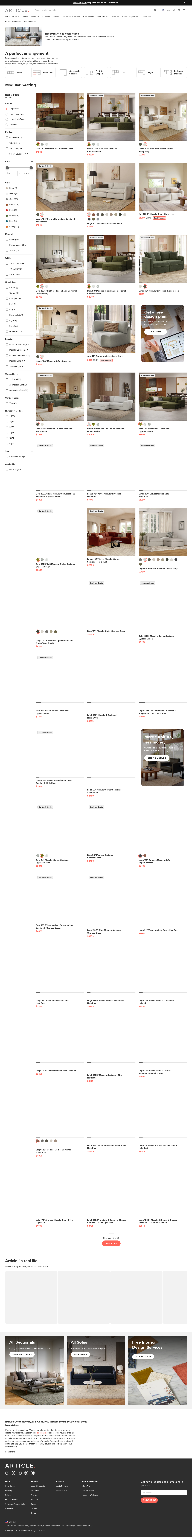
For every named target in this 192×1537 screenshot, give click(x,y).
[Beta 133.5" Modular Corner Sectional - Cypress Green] (163, 604)
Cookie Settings (68, 1526)
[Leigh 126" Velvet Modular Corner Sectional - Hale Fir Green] (163, 1039)
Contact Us (9, 1508)
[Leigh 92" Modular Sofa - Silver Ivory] (111, 187)
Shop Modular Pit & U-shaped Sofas (94, 70)
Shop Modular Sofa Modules (169, 70)
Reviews (34, 1504)
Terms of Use (10, 1526)
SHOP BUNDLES (157, 758)
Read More (10, 1452)
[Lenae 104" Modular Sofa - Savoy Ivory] (60, 329)
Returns (8, 1495)
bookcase (41, 1433)
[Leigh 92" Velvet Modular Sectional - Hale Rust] (60, 968)
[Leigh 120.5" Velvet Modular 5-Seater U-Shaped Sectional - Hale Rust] (163, 679)
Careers (34, 1508)
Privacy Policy (23, 1526)
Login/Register (62, 1486)
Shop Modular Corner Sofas (64, 70)
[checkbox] (19, 137)
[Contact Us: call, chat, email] (168, 10)
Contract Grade (88, 1491)
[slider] (7, 167)
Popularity (14, 109)
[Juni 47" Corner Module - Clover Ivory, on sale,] (111, 329)
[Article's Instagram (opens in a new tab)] (7, 1473)
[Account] (174, 10)
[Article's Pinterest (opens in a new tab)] (13, 1473)
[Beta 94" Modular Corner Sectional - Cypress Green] (60, 828)
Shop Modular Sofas (14, 69)
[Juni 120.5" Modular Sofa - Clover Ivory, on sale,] (163, 187)
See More (111, 1243)
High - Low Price (17, 114)
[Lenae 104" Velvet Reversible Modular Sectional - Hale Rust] (60, 753)
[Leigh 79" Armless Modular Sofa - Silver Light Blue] (60, 1188)
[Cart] (184, 11)
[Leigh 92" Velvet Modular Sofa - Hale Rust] (163, 898)
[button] (168, 10)
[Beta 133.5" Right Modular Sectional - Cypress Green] (111, 898)
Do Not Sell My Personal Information (45, 1526)
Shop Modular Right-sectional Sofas (145, 70)
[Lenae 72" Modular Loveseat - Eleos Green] (163, 259)
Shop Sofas (80, 1354)
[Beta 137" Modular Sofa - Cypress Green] (111, 604)
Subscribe (149, 1500)
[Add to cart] (81, 145)
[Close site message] (184, 2)
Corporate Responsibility (15, 1504)
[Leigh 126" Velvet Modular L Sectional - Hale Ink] (163, 968)
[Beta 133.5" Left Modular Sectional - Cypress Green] (60, 679)
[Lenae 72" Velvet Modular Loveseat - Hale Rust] (111, 467)
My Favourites (62, 1491)
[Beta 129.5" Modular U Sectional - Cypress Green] (163, 397)
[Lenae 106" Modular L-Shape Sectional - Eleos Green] (60, 397)
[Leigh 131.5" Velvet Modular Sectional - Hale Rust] (111, 968)
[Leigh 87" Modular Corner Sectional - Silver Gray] (111, 753)
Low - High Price (17, 119)
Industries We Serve (90, 1495)
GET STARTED (155, 332)
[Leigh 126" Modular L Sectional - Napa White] (111, 679)
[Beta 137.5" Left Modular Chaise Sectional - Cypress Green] (60, 532)
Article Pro (86, 1486)
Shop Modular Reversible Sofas (39, 70)
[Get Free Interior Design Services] (157, 1370)
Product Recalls (11, 1499)
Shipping (8, 1491)
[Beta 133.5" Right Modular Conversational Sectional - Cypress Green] (60, 467)
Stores (33, 1513)
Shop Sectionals (22, 1354)
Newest (13, 124)
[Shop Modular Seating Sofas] (96, 1370)
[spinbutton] (12, 173)
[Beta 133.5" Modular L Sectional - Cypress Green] (111, 117)
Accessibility (82, 1526)
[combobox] (163, 10)
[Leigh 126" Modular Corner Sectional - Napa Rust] (60, 1113)
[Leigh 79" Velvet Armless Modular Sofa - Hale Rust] (163, 1113)
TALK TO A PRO (143, 1357)
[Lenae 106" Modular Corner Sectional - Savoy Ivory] (163, 117)
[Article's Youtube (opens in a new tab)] (33, 1473)
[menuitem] (12, 17)
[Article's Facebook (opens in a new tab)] (20, 1473)
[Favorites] (179, 11)
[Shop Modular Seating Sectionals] (34, 1370)
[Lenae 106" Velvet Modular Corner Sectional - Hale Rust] (111, 532)
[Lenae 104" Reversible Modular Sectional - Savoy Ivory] (60, 187)
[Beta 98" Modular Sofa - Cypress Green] (60, 117)
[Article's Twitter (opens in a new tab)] (26, 1473)
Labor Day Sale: (80, 3)
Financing (35, 1495)
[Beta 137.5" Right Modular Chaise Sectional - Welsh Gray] (60, 259)
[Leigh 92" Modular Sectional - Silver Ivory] (163, 532)
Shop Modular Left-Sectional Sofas (118, 70)
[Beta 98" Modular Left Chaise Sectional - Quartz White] (111, 397)
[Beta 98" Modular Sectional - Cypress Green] (111, 828)
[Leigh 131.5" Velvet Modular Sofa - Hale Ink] (60, 1039)
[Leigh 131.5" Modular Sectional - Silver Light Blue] (111, 1039)
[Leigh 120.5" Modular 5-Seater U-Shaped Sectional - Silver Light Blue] (111, 1188)
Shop (90, 1526)
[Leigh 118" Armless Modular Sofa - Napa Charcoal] (163, 828)
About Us (34, 1499)
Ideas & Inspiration (38, 1486)
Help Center (10, 1486)
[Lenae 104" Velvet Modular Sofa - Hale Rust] (163, 467)
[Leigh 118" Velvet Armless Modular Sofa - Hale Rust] (111, 1113)
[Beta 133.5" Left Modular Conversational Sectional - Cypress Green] (60, 898)
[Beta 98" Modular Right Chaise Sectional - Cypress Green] (111, 259)
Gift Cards (35, 1491)
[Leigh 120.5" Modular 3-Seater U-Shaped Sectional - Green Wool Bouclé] (163, 1188)
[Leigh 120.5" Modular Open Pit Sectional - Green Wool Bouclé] (60, 604)
